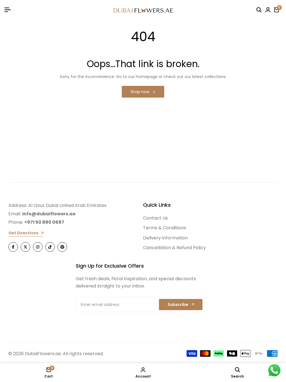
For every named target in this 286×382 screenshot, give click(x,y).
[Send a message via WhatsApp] (274, 370)
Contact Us (155, 218)
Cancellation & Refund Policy (174, 247)
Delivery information (165, 238)
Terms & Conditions (164, 228)
